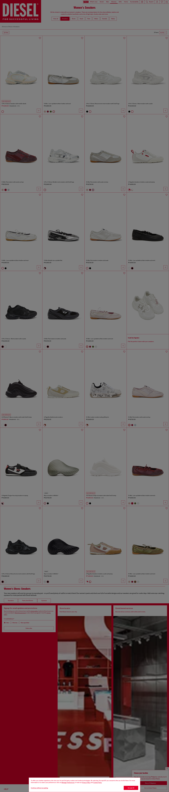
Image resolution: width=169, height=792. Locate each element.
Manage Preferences (68, 782)
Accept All (131, 788)
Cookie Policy (97, 782)
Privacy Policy (86, 782)
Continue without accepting (39, 788)
